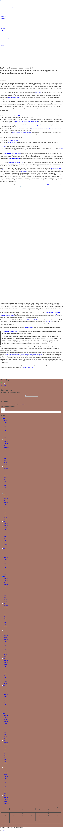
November (6, 443)
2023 (4, 439)
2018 (4, 576)
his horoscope (24, 171)
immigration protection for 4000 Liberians (15, 115)
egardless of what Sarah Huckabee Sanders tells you (26, 121)
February (6, 435)
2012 (4, 740)
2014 (4, 685)
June (5, 426)
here (36, 92)
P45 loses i (4, 146)
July (4, 424)
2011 (4, 768)
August (5, 422)
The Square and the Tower (10, 331)
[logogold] (11, 7)
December (6, 441)
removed (14, 158)
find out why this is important (9, 123)
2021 (4, 494)
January (5, 437)
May (5, 428)
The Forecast (11, 75)
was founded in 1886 (16, 162)
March (5, 433)
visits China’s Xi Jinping (12, 140)
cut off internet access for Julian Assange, (21, 132)
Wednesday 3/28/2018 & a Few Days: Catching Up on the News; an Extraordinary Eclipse (29, 71)
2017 (4, 603)
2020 (4, 521)
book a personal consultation (14, 97)
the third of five (48, 321)
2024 (4, 418)
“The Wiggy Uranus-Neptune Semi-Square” (53, 184)
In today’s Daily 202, (28, 327)
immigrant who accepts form (42, 125)
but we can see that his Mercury (34, 319)
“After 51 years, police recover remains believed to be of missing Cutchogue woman (23, 354)
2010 (4, 795)
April (5, 430)
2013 (4, 713)
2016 (4, 631)
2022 (4, 466)
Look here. (4, 309)
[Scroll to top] (0, 834)
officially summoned (12, 142)
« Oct (2, 826)
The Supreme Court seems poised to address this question (44, 128)
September (6, 447)
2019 (4, 548)
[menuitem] (32, 15)
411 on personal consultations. (28, 367)
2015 (4, 658)
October (5, 420)
